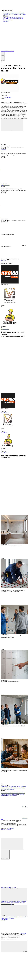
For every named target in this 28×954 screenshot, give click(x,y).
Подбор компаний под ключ (16, 18)
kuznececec (3, 149)
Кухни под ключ (11, 14)
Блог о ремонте (4, 919)
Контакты (5, 21)
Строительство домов (20, 14)
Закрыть (25, 951)
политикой (11, 828)
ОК (1, 938)
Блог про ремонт (7, 19)
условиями (23, 933)
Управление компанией (12, 793)
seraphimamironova (5, 185)
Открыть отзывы (5, 412)
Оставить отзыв (4, 260)
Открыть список (5, 329)
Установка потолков (14, 13)
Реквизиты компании (6, 829)
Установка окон (15, 11)
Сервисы (6, 15)
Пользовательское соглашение (11, 794)
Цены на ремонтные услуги (10, 17)
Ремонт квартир (7, 11)
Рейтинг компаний (8, 10)
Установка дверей (15, 787)
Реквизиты (14, 795)
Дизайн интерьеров (21, 786)
